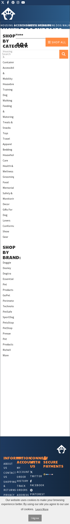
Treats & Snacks (8, 125)
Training (8, 89)
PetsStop (8, 322)
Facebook (35, 485)
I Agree (35, 518)
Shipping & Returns (8, 486)
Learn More (41, 509)
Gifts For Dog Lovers (7, 215)
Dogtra (7, 273)
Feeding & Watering (8, 111)
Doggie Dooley (7, 265)
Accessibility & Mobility (8, 73)
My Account (22, 470)
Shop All (58, 42)
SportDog (8, 317)
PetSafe (7, 311)
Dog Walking (7, 97)
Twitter (35, 476)
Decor (6, 204)
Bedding (7, 149)
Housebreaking (8, 84)
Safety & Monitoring (8, 195)
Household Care (8, 157)
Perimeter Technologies (8, 303)
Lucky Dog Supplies (31, 30)
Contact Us (8, 474)
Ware (6, 355)
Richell (7, 349)
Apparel (7, 144)
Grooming (8, 176)
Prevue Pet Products (8, 339)
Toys (5, 133)
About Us (8, 465)
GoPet (6, 295)
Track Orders (22, 488)
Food (5, 182)
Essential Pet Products (8, 284)
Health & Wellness (8, 168)
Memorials (8, 187)
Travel (6, 138)
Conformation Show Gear (8, 231)
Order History (22, 479)
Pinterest (35, 494)
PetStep (7, 328)
